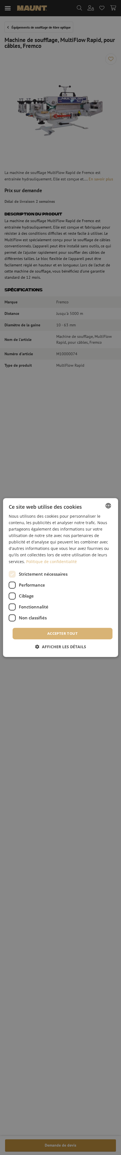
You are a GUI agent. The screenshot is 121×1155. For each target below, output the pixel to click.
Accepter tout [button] (62, 633)
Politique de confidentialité (51, 561)
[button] (60, 646)
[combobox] (108, 505)
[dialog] (60, 577)
